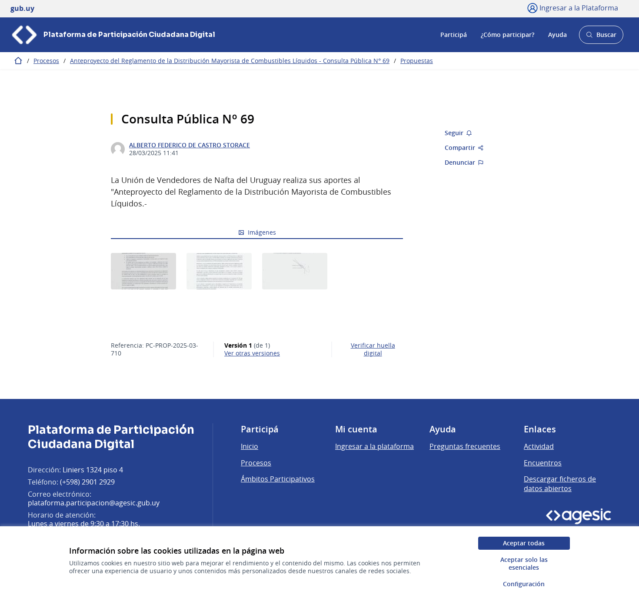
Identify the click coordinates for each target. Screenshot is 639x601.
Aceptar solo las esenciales (524, 563)
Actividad (539, 446)
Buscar (601, 37)
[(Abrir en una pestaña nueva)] (143, 271)
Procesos (46, 60)
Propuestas (416, 60)
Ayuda (557, 34)
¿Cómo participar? (507, 34)
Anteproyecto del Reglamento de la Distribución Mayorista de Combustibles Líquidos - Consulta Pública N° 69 (229, 60)
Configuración (524, 584)
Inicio (249, 446)
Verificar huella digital (373, 349)
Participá (453, 34)
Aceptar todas (524, 543)
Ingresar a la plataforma (374, 446)
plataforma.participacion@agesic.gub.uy (94, 503)
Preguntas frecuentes (464, 446)
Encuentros (543, 463)
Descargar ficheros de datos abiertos (560, 483)
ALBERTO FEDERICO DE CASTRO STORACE (189, 145)
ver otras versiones (252, 353)
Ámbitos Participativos (278, 479)
